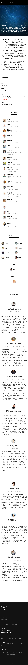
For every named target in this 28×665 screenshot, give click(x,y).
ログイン (25, 2)
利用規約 (3, 628)
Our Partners (4, 623)
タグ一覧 (3, 636)
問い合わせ (3, 649)
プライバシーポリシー (6, 630)
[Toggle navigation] (1, 2)
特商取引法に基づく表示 (6, 633)
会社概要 (3, 642)
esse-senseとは (4, 617)
